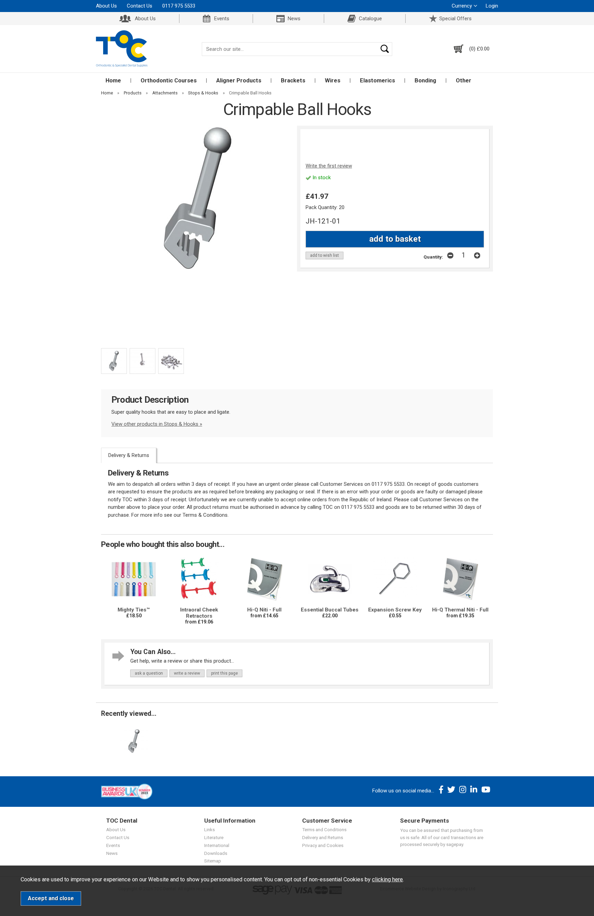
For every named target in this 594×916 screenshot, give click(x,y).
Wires (332, 80)
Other (463, 80)
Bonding (425, 80)
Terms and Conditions (324, 829)
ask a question (149, 673)
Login (492, 6)
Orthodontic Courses (169, 80)
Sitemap (212, 860)
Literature (213, 837)
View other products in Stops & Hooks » (156, 424)
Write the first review (329, 166)
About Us (106, 6)
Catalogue (370, 18)
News (294, 18)
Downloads (215, 853)
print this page (224, 673)
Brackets (293, 80)
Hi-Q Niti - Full (264, 610)
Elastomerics (377, 80)
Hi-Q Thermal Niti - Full (460, 610)
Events (221, 18)
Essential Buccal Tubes (330, 610)
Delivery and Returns (322, 837)
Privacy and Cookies (322, 845)
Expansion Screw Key (395, 610)
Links (209, 829)
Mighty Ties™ (134, 610)
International (216, 845)
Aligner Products (238, 80)
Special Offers (455, 18)
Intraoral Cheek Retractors (199, 613)
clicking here (387, 879)
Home (113, 80)
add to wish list (324, 255)
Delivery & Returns (128, 455)
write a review (187, 673)
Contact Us (139, 6)
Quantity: (433, 257)
